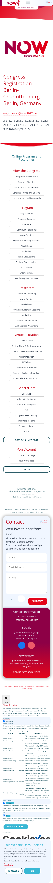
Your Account (26, 449)
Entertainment (26, 273)
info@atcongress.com (26, 619)
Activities (26, 251)
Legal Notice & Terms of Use (13, 686)
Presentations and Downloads (26, 198)
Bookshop (26, 393)
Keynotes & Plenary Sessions (26, 240)
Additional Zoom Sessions (26, 187)
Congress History (26, 426)
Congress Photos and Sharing (26, 192)
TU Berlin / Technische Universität (26, 351)
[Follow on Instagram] (31, 645)
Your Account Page (26, 455)
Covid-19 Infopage (26, 440)
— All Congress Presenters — (26, 326)
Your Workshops (26, 460)
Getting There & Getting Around (26, 346)
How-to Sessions (26, 235)
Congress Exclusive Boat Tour (26, 373)
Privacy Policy (29, 686)
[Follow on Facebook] (21, 645)
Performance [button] (7, 800)
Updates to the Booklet (26, 399)
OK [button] (32, 870)
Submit (37, 601)
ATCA (26, 431)
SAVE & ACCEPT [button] (16, 826)
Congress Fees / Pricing (26, 415)
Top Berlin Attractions (26, 367)
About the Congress (26, 404)
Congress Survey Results (26, 176)
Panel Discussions (26, 256)
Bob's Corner (26, 267)
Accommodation (26, 356)
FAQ (26, 410)
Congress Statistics (26, 182)
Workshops (26, 246)
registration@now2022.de (20, 113)
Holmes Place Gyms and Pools (26, 378)
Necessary (9, 721)
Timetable (26, 224)
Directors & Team (26, 420)
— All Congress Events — (26, 278)
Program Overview (26, 219)
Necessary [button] (6, 718)
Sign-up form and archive (26, 671)
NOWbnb (26, 362)
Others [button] (5, 813)
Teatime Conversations (26, 262)
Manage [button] (13, 870)
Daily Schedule (26, 213)
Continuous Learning (26, 229)
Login (26, 469)
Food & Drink (26, 340)
